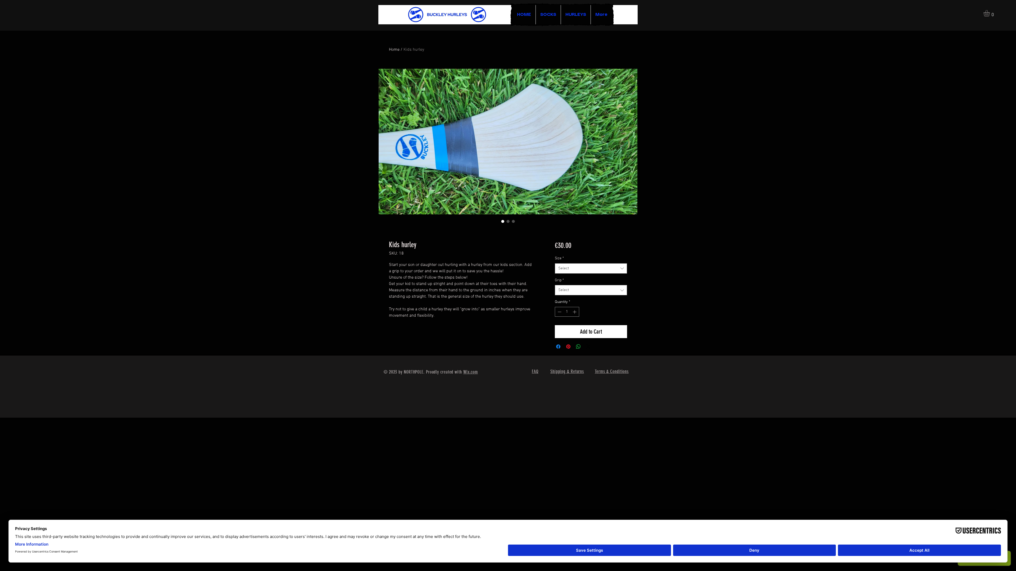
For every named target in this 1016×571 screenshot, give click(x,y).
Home (394, 49)
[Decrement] (559, 311)
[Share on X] (588, 346)
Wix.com (470, 372)
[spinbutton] (567, 311)
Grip (559, 280)
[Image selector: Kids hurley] (502, 221)
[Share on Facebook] (558, 346)
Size (559, 258)
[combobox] (591, 268)
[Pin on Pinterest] (568, 346)
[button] (990, 13)
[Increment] (575, 311)
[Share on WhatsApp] (578, 346)
